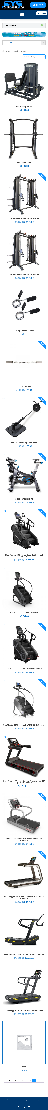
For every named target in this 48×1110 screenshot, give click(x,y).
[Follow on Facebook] (19, 1107)
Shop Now (38, 5)
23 (38, 1080)
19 (22, 1080)
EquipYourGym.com (17, 1100)
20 (26, 1080)
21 (30, 1080)
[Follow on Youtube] (29, 1107)
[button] (5, 62)
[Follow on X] (24, 1107)
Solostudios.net (24, 1103)
